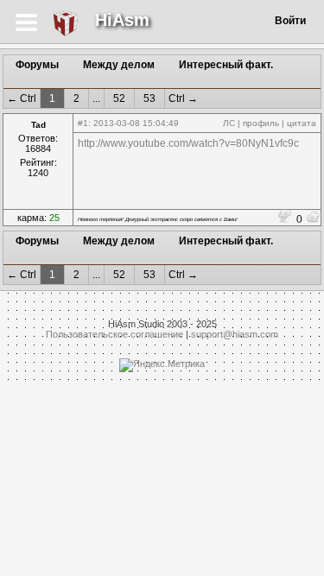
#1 (83, 123)
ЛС (229, 123)
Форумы (37, 65)
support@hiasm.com (234, 334)
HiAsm (122, 19)
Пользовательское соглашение (114, 334)
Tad (38, 125)
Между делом (119, 65)
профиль (261, 123)
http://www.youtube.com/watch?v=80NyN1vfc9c (188, 143)
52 (119, 98)
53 (149, 98)
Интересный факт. (226, 65)
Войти (290, 21)
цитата (301, 123)
